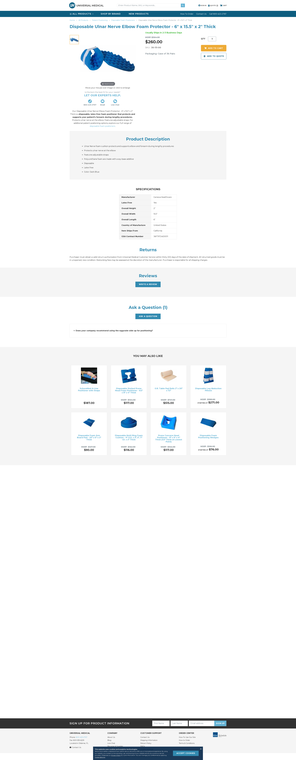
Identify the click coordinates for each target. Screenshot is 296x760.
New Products (139, 14)
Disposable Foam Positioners (123, 20)
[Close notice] (200, 749)
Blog (109, 740)
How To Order (186, 14)
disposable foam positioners (102, 126)
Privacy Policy (116, 755)
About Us (111, 737)
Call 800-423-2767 (217, 14)
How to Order (184, 740)
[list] (148, 14)
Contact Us (201, 14)
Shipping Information (148, 740)
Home (72, 20)
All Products (84, 20)
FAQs (142, 746)
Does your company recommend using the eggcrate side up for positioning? (114, 331)
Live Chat (111, 743)
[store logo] (86, 5)
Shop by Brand (111, 14)
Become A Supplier (115, 746)
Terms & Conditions (186, 743)
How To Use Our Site (187, 737)
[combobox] (151, 5)
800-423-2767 (81, 737)
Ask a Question (148, 316)
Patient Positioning (100, 20)
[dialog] (148, 753)
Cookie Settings (100, 757)
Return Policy (145, 743)
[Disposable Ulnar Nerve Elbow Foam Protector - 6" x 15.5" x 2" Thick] (74, 39)
